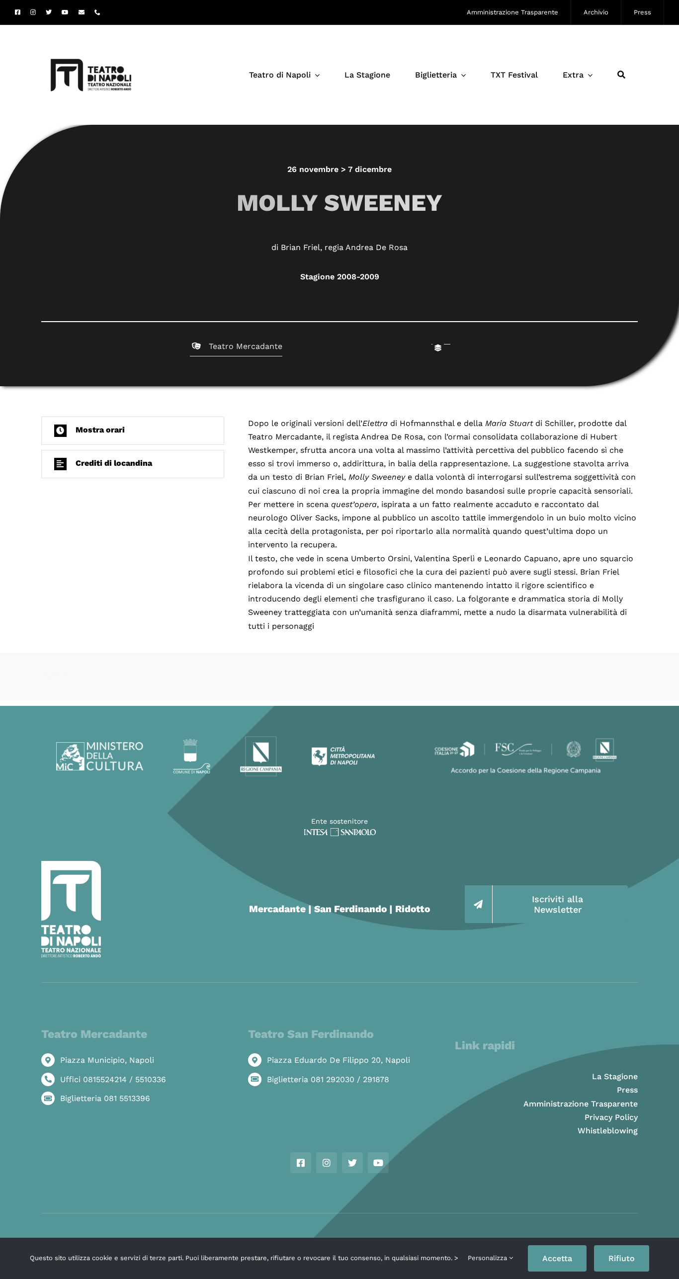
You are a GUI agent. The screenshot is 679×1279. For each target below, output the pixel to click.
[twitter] (49, 12)
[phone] (97, 12)
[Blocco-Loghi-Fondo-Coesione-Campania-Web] (525, 739)
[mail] (82, 12)
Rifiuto (621, 1258)
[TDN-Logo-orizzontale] (91, 29)
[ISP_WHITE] (340, 832)
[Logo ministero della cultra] (99, 746)
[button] (133, 430)
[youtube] (65, 12)
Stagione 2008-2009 (339, 276)
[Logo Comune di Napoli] (191, 742)
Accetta (557, 1258)
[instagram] (33, 12)
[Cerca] (621, 75)
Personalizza (488, 1258)
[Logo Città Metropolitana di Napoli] (343, 750)
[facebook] (17, 12)
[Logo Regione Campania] (261, 739)
